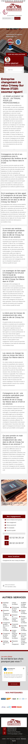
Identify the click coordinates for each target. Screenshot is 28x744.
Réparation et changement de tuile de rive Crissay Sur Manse (6, 615)
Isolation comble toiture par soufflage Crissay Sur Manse (15, 634)
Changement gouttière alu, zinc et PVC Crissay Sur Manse (6, 626)
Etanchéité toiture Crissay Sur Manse (24, 628)
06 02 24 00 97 (20, 1)
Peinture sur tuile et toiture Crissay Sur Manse (24, 619)
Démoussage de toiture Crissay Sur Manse (15, 610)
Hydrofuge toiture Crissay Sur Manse (6, 605)
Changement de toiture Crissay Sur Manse (6, 636)
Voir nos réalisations (16, 54)
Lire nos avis (14, 684)
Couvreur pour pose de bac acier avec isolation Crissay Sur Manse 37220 (24, 639)
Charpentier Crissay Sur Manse (15, 626)
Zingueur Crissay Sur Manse (24, 612)
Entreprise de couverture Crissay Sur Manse (15, 618)
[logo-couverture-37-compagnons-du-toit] (14, 7)
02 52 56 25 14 (8, 1)
